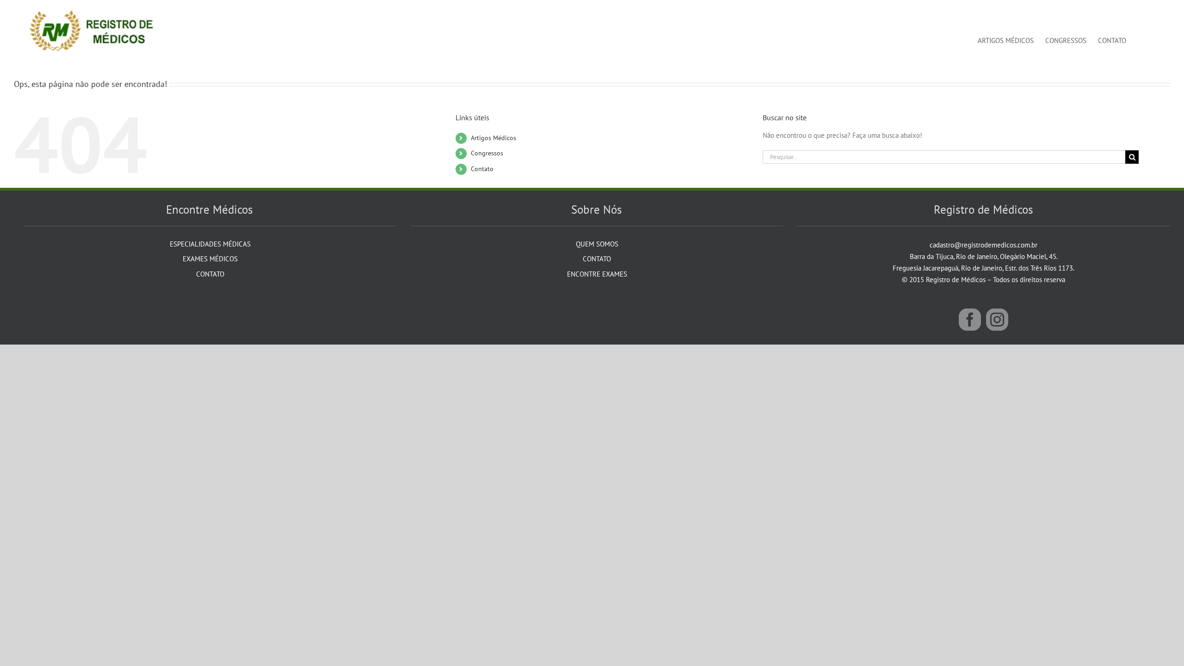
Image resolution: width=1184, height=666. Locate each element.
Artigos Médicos (493, 138)
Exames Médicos (210, 258)
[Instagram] (997, 319)
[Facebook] (970, 319)
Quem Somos (597, 244)
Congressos (487, 153)
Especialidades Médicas (210, 244)
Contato (482, 169)
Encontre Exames (597, 274)
